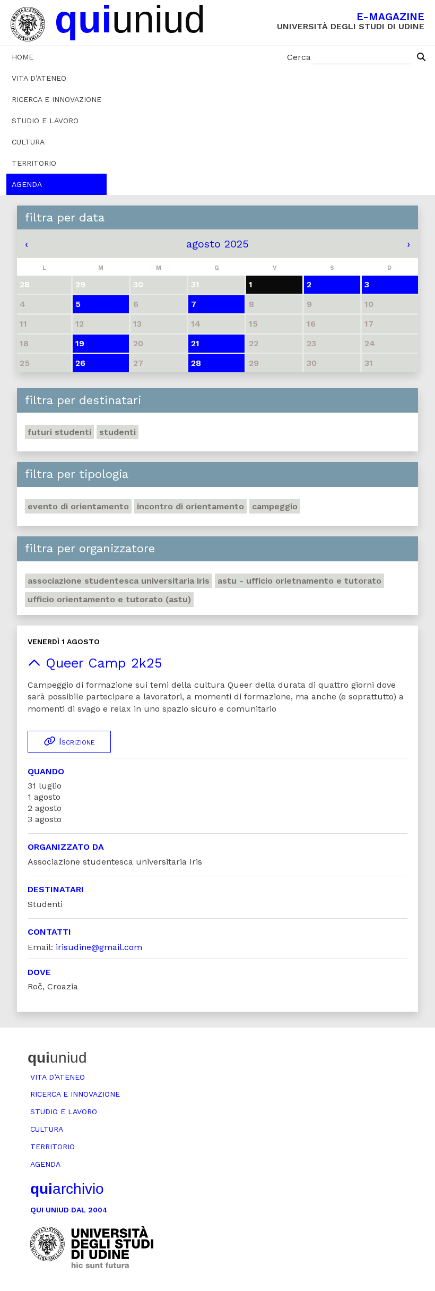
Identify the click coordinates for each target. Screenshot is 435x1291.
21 (195, 343)
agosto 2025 (217, 243)
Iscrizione (75, 741)
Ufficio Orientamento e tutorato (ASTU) (109, 599)
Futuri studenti (59, 432)
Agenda (27, 184)
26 (80, 363)
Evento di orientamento (78, 506)
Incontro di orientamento (190, 506)
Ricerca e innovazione (56, 99)
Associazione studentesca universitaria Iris (119, 581)
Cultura (28, 142)
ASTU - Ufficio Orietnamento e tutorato (299, 581)
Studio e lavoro (45, 120)
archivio (67, 1189)
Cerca (299, 57)
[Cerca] (421, 57)
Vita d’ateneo (39, 78)
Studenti (117, 432)
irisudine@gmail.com (99, 947)
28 (196, 363)
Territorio (34, 163)
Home (22, 57)
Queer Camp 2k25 (101, 663)
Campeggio (275, 506)
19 (79, 343)
